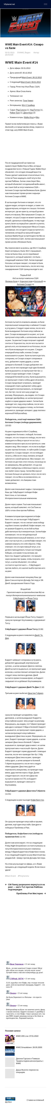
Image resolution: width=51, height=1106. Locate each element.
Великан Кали (11, 281)
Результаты (24, 876)
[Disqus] (25, 926)
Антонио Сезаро (24, 284)
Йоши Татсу (33, 598)
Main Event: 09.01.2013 (31, 82)
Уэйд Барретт (19, 598)
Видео (27, 53)
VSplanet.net (9, 4)
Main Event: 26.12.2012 (32, 77)
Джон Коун (28, 113)
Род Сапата (21, 110)
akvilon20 (9, 55)
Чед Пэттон (35, 110)
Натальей (38, 281)
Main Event (11, 876)
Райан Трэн (15, 113)
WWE (21, 53)
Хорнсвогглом (26, 281)
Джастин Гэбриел (35, 693)
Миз (37, 117)
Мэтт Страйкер (28, 105)
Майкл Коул (29, 117)
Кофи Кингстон (37, 800)
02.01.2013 (9, 53)
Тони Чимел (28, 101)
